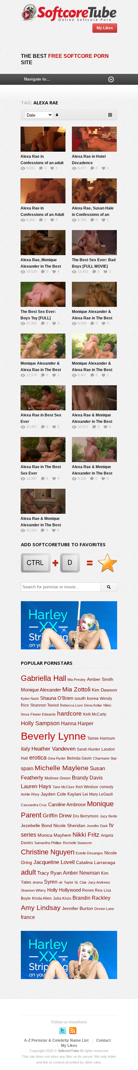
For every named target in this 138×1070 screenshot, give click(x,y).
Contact (103, 1040)
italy (25, 749)
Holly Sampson (40, 723)
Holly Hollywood (64, 890)
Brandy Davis (87, 777)
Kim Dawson (104, 689)
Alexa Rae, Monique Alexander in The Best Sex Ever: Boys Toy (41, 266)
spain (27, 768)
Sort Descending (57, 114)
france (28, 917)
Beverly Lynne (53, 736)
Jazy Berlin (108, 816)
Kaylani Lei (77, 794)
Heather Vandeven (53, 749)
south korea (86, 698)
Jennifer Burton (77, 908)
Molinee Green (58, 778)
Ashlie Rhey (30, 794)
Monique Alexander (41, 689)
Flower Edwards (43, 714)
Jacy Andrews (99, 882)
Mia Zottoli (76, 689)
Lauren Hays (36, 786)
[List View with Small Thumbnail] (110, 114)
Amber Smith (100, 679)
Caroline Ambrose (67, 804)
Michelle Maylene (62, 767)
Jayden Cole (53, 794)
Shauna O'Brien (56, 698)
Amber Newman (81, 873)
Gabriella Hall (43, 678)
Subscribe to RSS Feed (73, 1030)
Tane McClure (63, 787)
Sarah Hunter (88, 749)
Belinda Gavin (79, 758)
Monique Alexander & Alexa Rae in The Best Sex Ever (92, 318)
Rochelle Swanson (77, 843)
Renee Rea (92, 890)
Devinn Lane (104, 909)
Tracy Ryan (49, 873)
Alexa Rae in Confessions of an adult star (42, 163)
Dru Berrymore (86, 816)
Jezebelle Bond (36, 825)
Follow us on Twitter (62, 1030)
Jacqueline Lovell (54, 862)
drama (38, 882)
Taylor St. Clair (75, 882)
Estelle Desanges (89, 853)
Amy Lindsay (41, 907)
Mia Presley (76, 680)
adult (28, 872)
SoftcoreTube (68, 1051)
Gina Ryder (57, 758)
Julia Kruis (62, 898)
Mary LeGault (101, 794)
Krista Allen (42, 898)
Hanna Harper (77, 723)
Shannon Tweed (44, 705)
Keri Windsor (87, 787)
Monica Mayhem (54, 835)
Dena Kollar (93, 705)
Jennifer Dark (97, 826)
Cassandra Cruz (34, 805)
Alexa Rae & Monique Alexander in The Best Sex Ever (92, 421)
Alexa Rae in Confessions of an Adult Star (42, 214)
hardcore (69, 713)
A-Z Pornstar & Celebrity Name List (56, 1040)
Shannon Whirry (33, 890)
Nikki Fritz (86, 834)
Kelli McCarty (94, 714)
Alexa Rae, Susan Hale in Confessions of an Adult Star (93, 214)
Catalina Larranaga (95, 862)
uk (61, 882)
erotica (38, 757)
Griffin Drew (57, 816)
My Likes (105, 28)
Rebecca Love (71, 705)
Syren (50, 882)
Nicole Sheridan (69, 825)
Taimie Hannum (101, 738)
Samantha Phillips (48, 843)
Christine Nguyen (47, 852)
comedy (106, 787)
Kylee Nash (30, 698)
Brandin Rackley (91, 898)
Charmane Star (105, 758)
